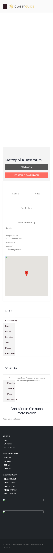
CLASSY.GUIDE (10, 479)
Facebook (7, 461)
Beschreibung (10, 321)
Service (10, 388)
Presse (8, 348)
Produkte (11, 383)
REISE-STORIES (10, 490)
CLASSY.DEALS (10, 486)
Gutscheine (11, 399)
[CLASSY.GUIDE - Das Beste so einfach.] (21, 6)
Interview (9, 337)
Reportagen (10, 353)
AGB (42, 544)
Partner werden (9, 447)
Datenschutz (35, 544)
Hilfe (5, 440)
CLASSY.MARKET (11, 483)
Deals (9, 394)
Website (9, 246)
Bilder (7, 326)
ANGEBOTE (26, 167)
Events (8, 332)
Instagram (7, 458)
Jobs (7, 342)
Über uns (7, 469)
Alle (8, 377)
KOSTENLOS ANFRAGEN (26, 175)
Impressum (6, 547)
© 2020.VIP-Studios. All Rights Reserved (16, 544)
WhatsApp (8, 444)
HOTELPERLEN (10, 493)
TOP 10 (7, 465)
